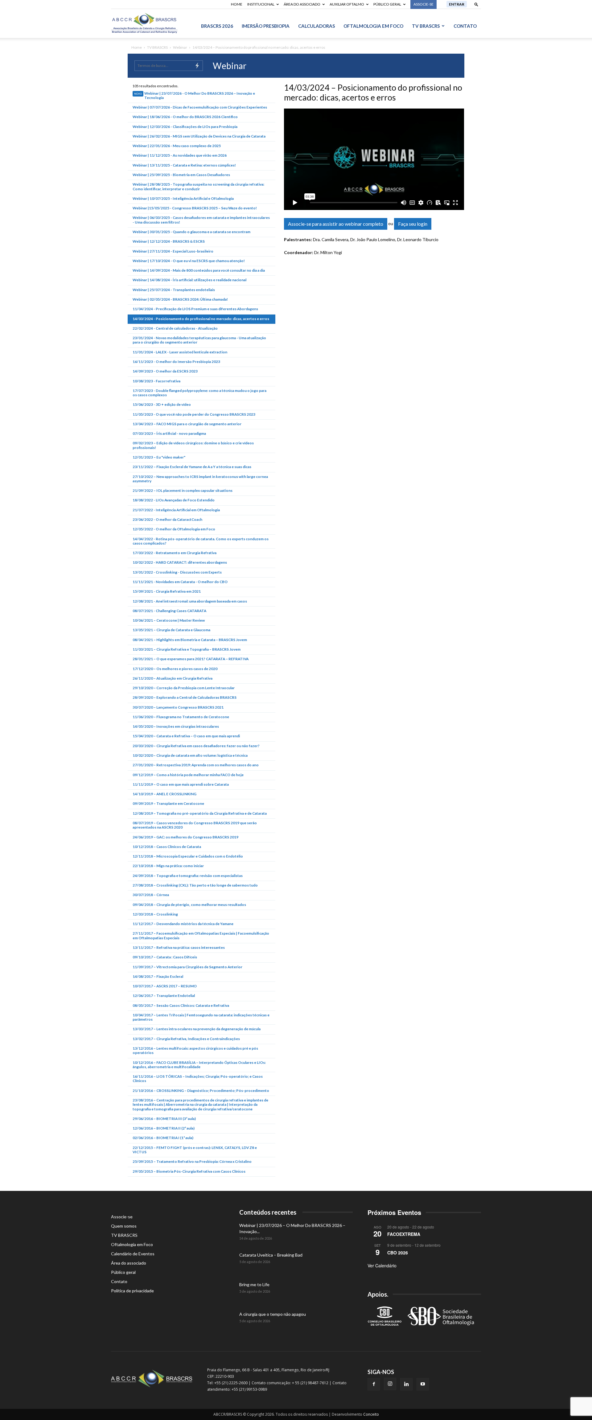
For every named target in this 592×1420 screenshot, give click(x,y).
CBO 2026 (397, 1252)
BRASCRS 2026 (217, 26)
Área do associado (302, 4)
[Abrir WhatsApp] (576, 1404)
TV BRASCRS (426, 26)
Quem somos (124, 1226)
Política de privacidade (132, 1290)
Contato (465, 26)
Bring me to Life (254, 1284)
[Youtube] (423, 1384)
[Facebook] (374, 1384)
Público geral (387, 4)
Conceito (371, 1414)
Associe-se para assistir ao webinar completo (335, 224)
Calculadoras (316, 26)
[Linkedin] (406, 1384)
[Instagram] (390, 1384)
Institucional (260, 4)
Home (236, 4)
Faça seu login (412, 224)
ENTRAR (456, 4)
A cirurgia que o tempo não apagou (272, 1314)
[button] (476, 4)
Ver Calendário (382, 1265)
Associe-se (122, 1216)
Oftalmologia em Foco (373, 26)
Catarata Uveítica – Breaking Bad (270, 1254)
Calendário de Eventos (132, 1253)
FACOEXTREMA (403, 1234)
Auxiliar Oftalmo (347, 4)
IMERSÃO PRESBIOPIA (266, 26)
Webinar (180, 47)
